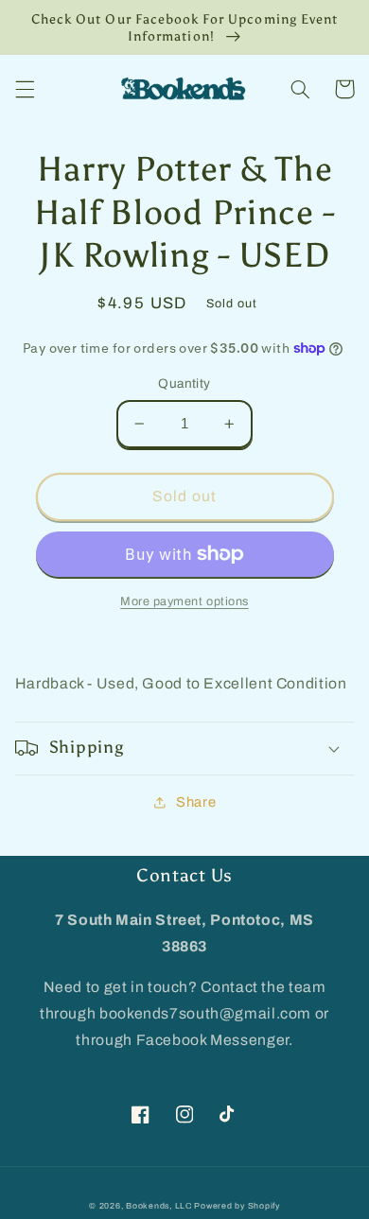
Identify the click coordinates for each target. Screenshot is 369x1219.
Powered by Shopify (236, 1205)
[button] (24, 89)
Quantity (184, 383)
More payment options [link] (184, 601)
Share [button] (196, 802)
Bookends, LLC (159, 1205)
